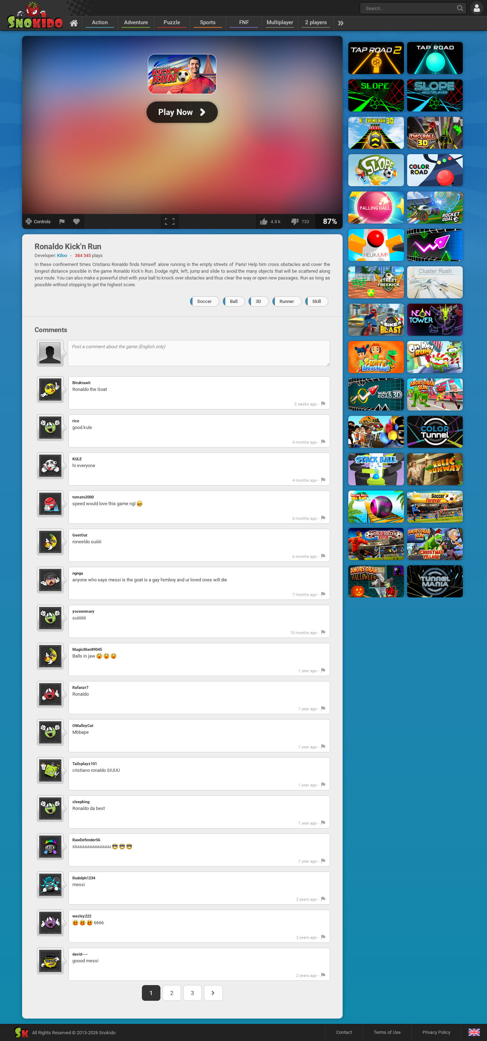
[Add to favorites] (77, 221)
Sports (208, 22)
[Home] (74, 23)
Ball (233, 301)
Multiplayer (280, 22)
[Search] (460, 8)
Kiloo (62, 255)
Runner (287, 301)
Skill (316, 301)
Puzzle (172, 22)
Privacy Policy (436, 1032)
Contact (344, 1032)
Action (100, 22)
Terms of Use (387, 1032)
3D (258, 301)
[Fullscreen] (169, 221)
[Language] (474, 1032)
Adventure (136, 22)
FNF (244, 22)
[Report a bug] (62, 221)
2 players (316, 22)
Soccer (204, 301)
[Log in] (476, 8)
